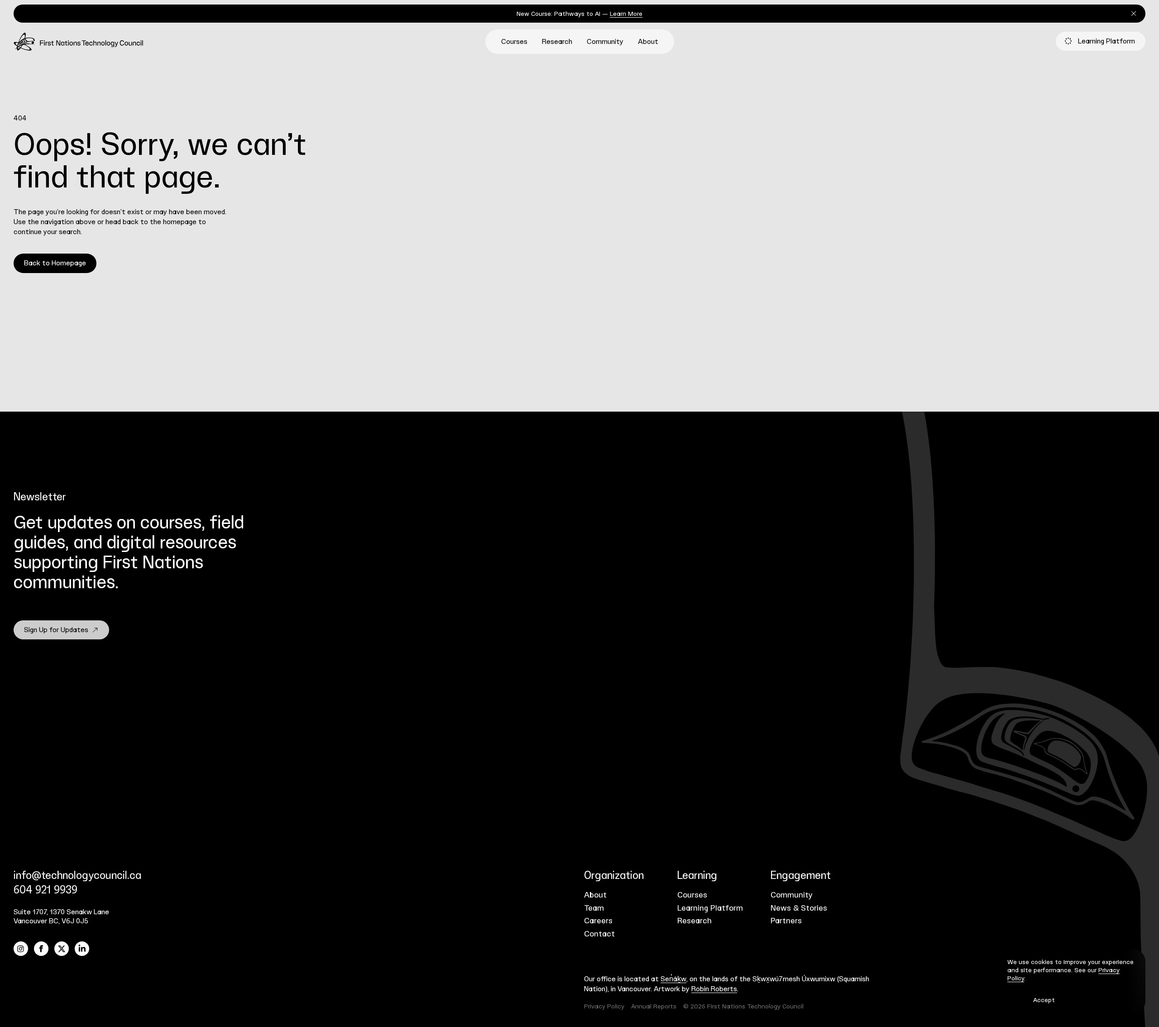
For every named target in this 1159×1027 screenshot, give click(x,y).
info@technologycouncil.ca (77, 875)
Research (557, 42)
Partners (786, 921)
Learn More (626, 14)
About (648, 42)
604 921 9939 (45, 890)
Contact (599, 934)
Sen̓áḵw (673, 979)
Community (605, 42)
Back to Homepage (55, 263)
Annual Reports (653, 1006)
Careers (598, 921)
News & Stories (799, 908)
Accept (1044, 1000)
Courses (514, 42)
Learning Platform (1106, 41)
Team (594, 908)
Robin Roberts (714, 989)
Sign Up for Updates (56, 630)
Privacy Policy (604, 1006)
